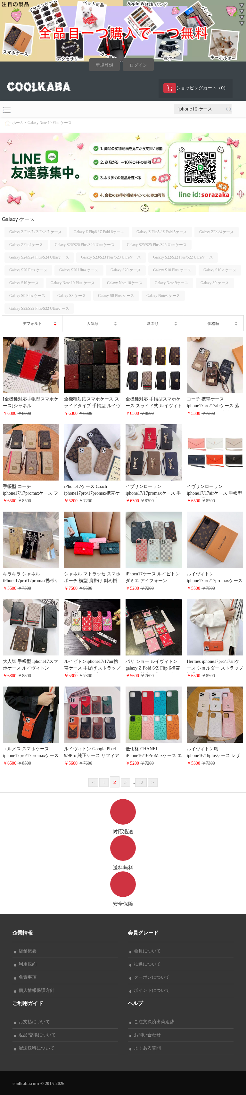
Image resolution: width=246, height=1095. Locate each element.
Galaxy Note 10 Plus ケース (50, 122)
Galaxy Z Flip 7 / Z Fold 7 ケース (35, 232)
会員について (146, 951)
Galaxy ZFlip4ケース (26, 245)
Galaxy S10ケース (24, 283)
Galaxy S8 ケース (71, 295)
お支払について (33, 1021)
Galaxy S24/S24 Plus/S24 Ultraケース (39, 257)
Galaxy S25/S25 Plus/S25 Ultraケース (157, 245)
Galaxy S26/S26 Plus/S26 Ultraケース (85, 245)
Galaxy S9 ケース (215, 283)
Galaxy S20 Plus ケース (28, 270)
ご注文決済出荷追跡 (152, 1021)
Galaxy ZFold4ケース (216, 232)
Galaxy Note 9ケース (171, 283)
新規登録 (104, 65)
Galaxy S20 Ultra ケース (78, 270)
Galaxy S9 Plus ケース (27, 295)
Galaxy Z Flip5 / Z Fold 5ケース (161, 232)
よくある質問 (146, 1048)
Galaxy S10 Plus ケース (172, 270)
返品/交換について (36, 1035)
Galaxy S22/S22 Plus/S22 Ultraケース (183, 257)
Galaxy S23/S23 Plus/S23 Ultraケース (111, 257)
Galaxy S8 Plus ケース (116, 295)
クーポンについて (150, 977)
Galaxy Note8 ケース (163, 295)
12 (141, 782)
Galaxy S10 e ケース (219, 270)
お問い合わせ (146, 1035)
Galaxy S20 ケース (126, 270)
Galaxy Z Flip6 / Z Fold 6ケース (99, 232)
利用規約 (26, 964)
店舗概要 (26, 951)
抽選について (146, 964)
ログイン (138, 65)
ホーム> (19, 122)
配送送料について (35, 1048)
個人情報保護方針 (35, 990)
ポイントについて (150, 990)
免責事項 (26, 977)
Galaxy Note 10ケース (125, 283)
